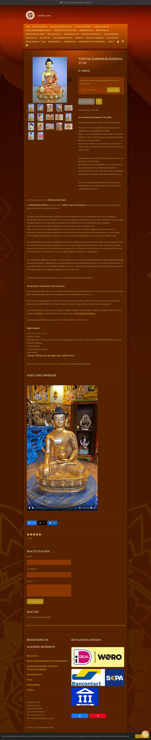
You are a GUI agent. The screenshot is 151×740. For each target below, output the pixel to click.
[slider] (52, 508)
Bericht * (30, 581)
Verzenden (113, 89)
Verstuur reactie (35, 601)
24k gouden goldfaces (85, 313)
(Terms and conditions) (36, 669)
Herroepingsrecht (34, 674)
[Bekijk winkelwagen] (26, 45)
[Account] (118, 42)
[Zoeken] (122, 41)
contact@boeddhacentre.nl (42, 718)
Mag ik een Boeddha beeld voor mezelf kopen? (47, 660)
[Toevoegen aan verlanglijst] (99, 101)
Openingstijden (33, 684)
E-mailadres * (32, 569)
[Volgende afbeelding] (69, 80)
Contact (30, 689)
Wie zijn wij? (32, 655)
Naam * (30, 556)
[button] (31, 108)
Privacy (30, 679)
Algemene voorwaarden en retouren (42, 666)
